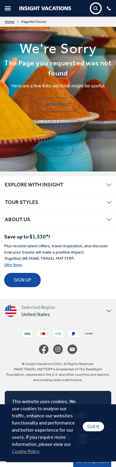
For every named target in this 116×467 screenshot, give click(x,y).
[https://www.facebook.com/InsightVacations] (46, 349)
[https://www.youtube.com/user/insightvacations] (72, 349)
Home (9, 22)
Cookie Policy (26, 451)
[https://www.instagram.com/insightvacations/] (60, 349)
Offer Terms (13, 265)
